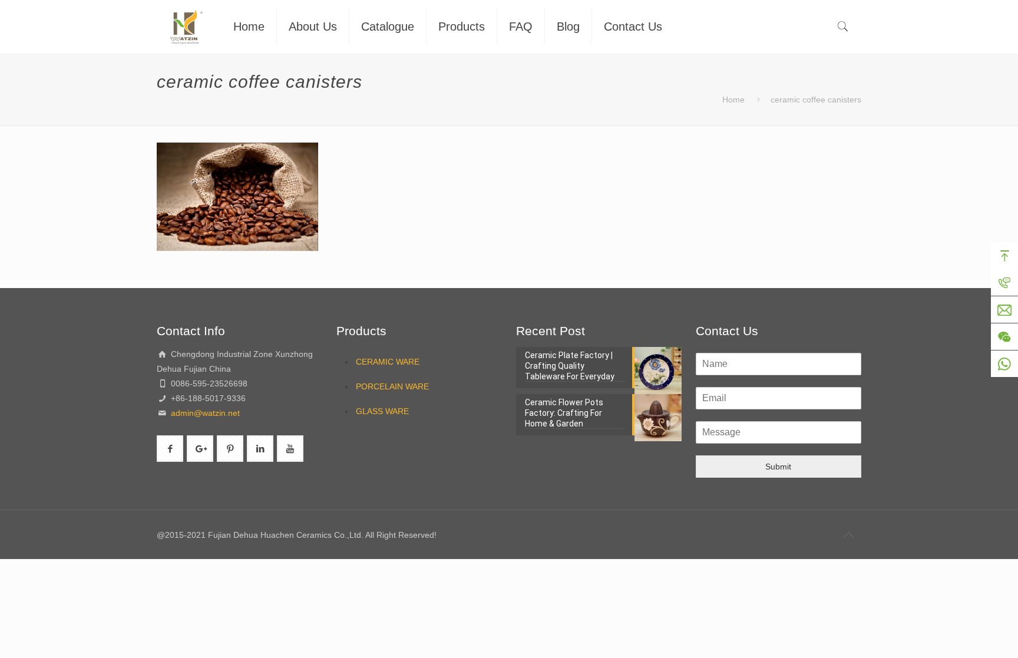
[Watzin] (186, 26)
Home (733, 99)
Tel (1004, 282)
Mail (1004, 309)
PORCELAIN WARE (392, 386)
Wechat (1004, 337)
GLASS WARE (382, 411)
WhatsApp (1004, 364)
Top (1004, 255)
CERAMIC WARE (387, 361)
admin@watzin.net (204, 413)
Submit (778, 466)
